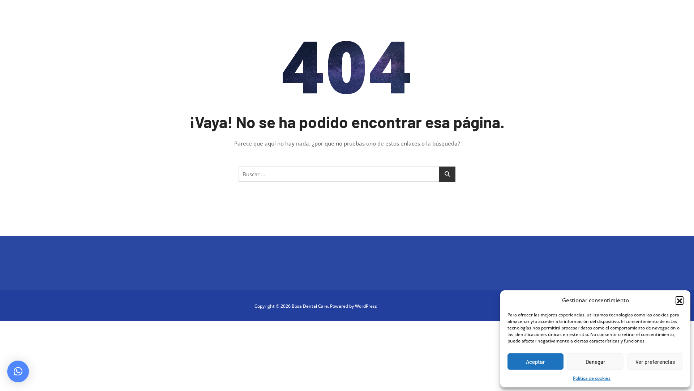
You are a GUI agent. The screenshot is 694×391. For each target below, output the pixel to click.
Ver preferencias (655, 361)
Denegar (595, 361)
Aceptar (535, 361)
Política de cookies (592, 378)
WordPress (366, 306)
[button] (679, 300)
